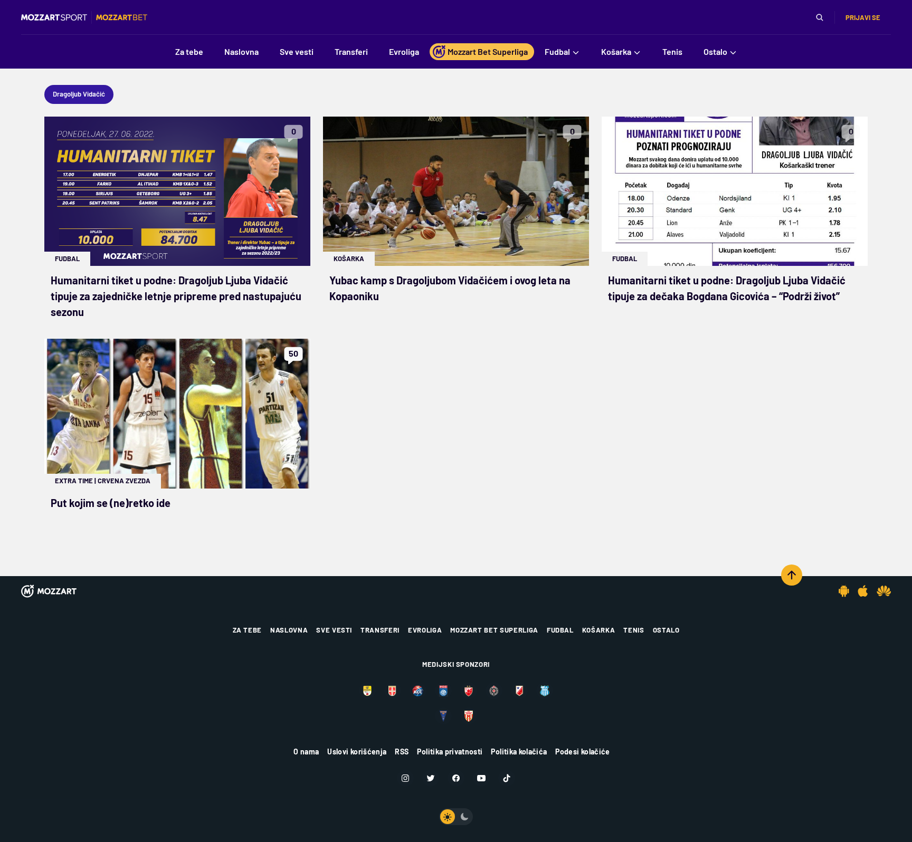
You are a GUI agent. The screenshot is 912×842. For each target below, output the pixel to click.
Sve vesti (334, 630)
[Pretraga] (819, 17)
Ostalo (666, 630)
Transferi (380, 630)
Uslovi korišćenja (356, 751)
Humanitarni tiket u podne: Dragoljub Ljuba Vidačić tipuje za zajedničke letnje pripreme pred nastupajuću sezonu (176, 296)
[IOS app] (863, 591)
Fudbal (67, 258)
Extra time (74, 480)
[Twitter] (430, 778)
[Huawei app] (884, 591)
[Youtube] (481, 778)
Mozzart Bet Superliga (494, 630)
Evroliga (425, 630)
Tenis (633, 630)
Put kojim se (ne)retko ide (110, 502)
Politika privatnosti (449, 751)
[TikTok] (506, 778)
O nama (306, 751)
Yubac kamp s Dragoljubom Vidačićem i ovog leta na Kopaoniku (450, 288)
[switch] (456, 816)
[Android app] (844, 591)
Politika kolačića (519, 751)
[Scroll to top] (791, 575)
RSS (401, 751)
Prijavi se (863, 17)
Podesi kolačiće (582, 751)
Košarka (349, 258)
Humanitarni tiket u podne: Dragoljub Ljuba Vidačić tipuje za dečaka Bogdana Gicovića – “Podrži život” (727, 288)
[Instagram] (405, 778)
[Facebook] (456, 778)
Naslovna (289, 630)
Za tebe (247, 630)
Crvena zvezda (124, 480)
